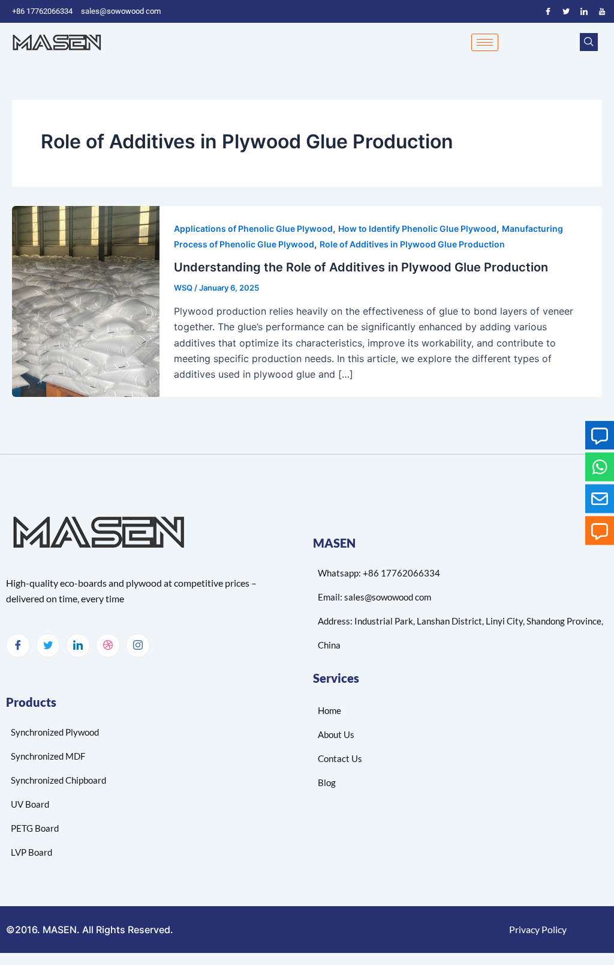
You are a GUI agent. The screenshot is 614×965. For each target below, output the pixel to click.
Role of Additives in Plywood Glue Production (412, 244)
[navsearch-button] (589, 42)
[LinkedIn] (584, 11)
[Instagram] (138, 646)
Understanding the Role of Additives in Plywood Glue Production (361, 267)
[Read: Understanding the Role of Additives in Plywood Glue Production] (85, 300)
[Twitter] (566, 11)
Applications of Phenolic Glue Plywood (253, 228)
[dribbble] (108, 646)
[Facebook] (548, 11)
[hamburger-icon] (484, 42)
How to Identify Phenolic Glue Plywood (417, 228)
